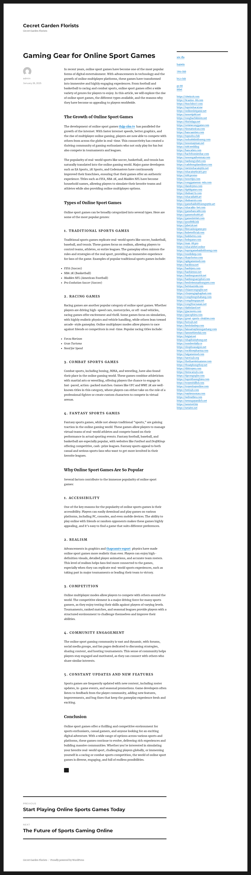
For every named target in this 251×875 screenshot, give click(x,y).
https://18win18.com (188, 96)
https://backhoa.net (188, 264)
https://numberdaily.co (189, 343)
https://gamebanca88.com (191, 211)
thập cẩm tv (127, 126)
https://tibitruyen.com (189, 368)
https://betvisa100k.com (190, 286)
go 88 (180, 86)
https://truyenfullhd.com (190, 382)
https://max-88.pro (187, 243)
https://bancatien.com (189, 150)
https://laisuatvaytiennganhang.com (197, 329)
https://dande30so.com (189, 186)
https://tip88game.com (189, 189)
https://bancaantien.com (190, 132)
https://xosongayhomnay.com (193, 157)
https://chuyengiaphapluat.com (194, 293)
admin (27, 78)
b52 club (181, 78)
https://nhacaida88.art (189, 196)
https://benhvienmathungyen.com (196, 282)
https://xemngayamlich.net (192, 400)
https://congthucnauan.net (192, 304)
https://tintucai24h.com (190, 372)
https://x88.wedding (188, 146)
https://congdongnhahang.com (194, 297)
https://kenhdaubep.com (190, 325)
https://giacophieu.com (190, 314)
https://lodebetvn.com (189, 236)
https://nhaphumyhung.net (192, 340)
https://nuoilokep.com (189, 254)
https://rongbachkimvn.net (192, 118)
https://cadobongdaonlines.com (194, 164)
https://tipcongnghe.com (191, 375)
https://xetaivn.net (187, 407)
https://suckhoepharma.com (192, 350)
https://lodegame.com (189, 239)
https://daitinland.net (188, 307)
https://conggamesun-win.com (194, 182)
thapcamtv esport (118, 548)
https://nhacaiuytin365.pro (192, 171)
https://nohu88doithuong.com (194, 139)
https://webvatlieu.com (189, 397)
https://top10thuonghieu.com (193, 379)
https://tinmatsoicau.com (191, 128)
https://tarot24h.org (188, 357)
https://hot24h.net (187, 322)
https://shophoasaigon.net (191, 347)
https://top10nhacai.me (190, 107)
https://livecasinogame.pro (191, 229)
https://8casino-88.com (190, 100)
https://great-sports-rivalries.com (196, 318)
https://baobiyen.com (188, 268)
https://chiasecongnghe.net (192, 289)
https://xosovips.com (188, 179)
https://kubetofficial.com (190, 232)
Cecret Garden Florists (51, 25)
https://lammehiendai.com (191, 332)
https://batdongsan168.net (191, 275)
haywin (181, 64)
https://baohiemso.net (189, 272)
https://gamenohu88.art (190, 214)
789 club (181, 71)
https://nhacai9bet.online (191, 246)
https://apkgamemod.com (191, 261)
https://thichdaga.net (188, 121)
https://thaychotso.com (190, 257)
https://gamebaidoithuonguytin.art (196, 204)
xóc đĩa (180, 57)
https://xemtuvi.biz (187, 404)
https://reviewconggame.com (193, 125)
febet (179, 89)
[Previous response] (66, 770)
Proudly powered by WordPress (67, 860)
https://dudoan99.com (189, 200)
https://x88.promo (187, 175)
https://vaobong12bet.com (191, 161)
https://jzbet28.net (187, 225)
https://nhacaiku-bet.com (191, 207)
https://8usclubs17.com (190, 103)
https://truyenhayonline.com (193, 386)
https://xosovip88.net (189, 114)
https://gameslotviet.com (191, 218)
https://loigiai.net (186, 336)
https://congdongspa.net (190, 300)
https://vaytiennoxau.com (191, 393)
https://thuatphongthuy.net (192, 365)
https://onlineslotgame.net (191, 111)
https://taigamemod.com (190, 354)
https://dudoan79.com (189, 193)
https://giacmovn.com (189, 311)
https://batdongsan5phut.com (193, 279)
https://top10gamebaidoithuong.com (197, 250)
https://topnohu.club (188, 136)
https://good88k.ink (188, 221)
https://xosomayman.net (190, 143)
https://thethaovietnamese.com (194, 361)
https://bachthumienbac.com (193, 153)
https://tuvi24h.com (188, 390)
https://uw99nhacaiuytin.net (193, 168)
